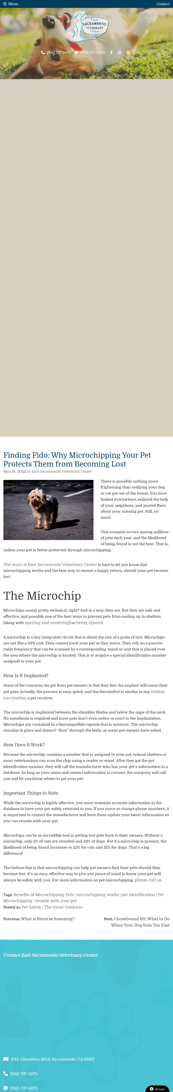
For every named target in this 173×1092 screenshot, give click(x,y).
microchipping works (97, 894)
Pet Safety (31, 907)
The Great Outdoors (63, 907)
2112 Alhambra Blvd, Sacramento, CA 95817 (53, 1059)
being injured (89, 622)
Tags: (8, 895)
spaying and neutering (47, 622)
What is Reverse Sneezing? (38, 919)
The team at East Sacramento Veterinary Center (50, 564)
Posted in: (12, 907)
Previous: (12, 919)
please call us (148, 880)
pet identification (138, 894)
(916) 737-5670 (59, 53)
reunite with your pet (56, 901)
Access (160, 1089)
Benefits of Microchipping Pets (44, 894)
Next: (109, 919)
